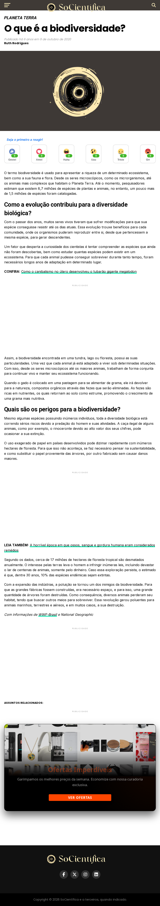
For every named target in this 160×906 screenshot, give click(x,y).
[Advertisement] (80, 316)
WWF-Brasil (47, 614)
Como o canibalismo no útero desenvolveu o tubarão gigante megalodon (79, 271)
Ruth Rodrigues (16, 43)
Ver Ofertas (80, 797)
